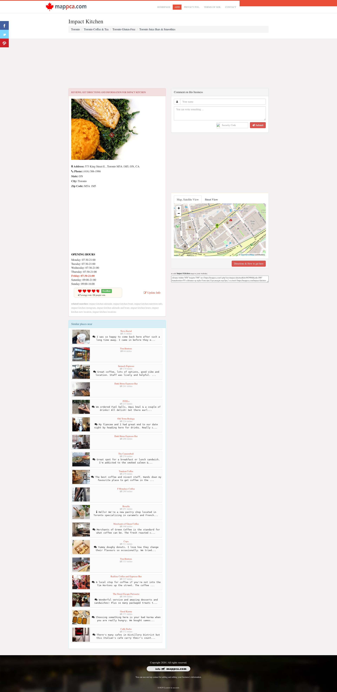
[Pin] (4, 43)
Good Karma (126, 611)
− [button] (179, 213)
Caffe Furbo (126, 628)
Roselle (126, 506)
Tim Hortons (126, 348)
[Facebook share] (4, 25)
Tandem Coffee (126, 471)
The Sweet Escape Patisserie (126, 593)
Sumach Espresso (126, 366)
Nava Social (126, 331)
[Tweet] (4, 34)
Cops (126, 541)
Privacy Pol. (192, 7)
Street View (211, 199)
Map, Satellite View (188, 199)
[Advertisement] (168, 64)
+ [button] (179, 208)
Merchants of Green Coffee (126, 523)
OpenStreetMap (247, 254)
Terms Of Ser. (212, 7)
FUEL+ (126, 401)
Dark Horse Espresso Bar (126, 383)
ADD (177, 7)
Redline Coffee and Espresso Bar (126, 576)
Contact (230, 7)
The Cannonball (126, 453)
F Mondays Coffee (126, 488)
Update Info (153, 292)
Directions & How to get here (248, 263)
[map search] (66, 6)
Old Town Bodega (126, 418)
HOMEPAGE (163, 7)
